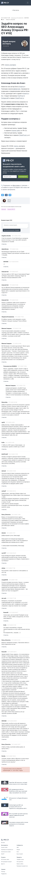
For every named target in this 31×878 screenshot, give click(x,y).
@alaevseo (16, 89)
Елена (9, 201)
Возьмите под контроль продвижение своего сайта (13, 165)
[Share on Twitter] (2, 195)
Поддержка (4, 873)
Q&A (18, 847)
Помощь (3, 871)
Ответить (4, 244)
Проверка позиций (22, 866)
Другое (3, 863)
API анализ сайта (5, 859)
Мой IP (2, 853)
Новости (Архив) (10, 19)
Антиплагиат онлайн (6, 851)
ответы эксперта (10, 65)
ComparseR (5, 98)
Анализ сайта (15, 130)
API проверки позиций (6, 861)
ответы (16, 146)
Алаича (21, 86)
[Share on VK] (6, 195)
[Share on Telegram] (10, 195)
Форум (18, 849)
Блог (18, 851)
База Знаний (20, 853)
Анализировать (23, 176)
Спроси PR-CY (11, 209)
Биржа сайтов (20, 863)
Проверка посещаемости (7, 849)
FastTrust (21, 96)
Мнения (4, 209)
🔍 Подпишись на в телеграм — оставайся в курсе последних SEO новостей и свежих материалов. (15, 187)
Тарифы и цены (20, 859)
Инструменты (20, 861)
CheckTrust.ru (19, 98)
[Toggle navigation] (28, 2)
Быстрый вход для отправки (11, 230)
